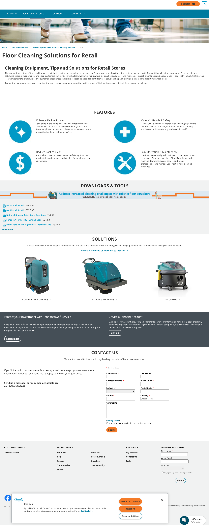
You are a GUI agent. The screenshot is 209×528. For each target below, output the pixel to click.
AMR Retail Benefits (15, 205)
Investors (96, 452)
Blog (59, 456)
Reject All (130, 508)
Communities (63, 465)
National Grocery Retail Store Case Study (26, 215)
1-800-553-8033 (11, 452)
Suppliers (95, 461)
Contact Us (131, 456)
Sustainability (98, 465)
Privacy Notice (113, 420)
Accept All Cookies (130, 501)
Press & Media (98, 456)
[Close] (162, 500)
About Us (61, 452)
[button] (18, 500)
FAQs (128, 461)
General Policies (172, 505)
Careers (60, 461)
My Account (132, 452)
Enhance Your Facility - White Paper (23, 219)
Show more (7, 229)
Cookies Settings (130, 516)
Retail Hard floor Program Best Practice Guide (28, 224)
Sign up (115, 332)
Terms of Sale (199, 505)
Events (60, 469)
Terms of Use (186, 505)
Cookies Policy (87, 511)
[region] (89, 508)
